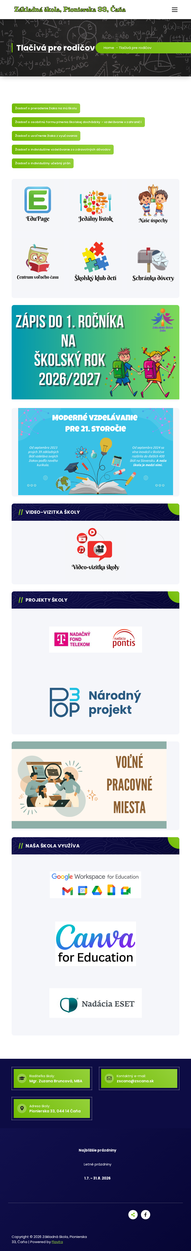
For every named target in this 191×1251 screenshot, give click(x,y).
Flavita (57, 1241)
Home (109, 47)
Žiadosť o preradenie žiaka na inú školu (46, 108)
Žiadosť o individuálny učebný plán (42, 163)
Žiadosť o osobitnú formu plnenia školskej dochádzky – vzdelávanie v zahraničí (78, 122)
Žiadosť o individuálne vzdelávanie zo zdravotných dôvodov (62, 149)
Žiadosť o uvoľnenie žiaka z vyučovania (46, 136)
